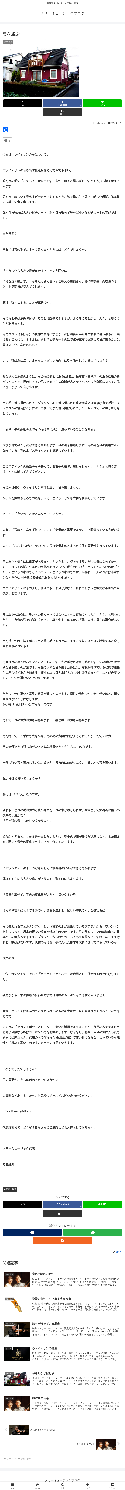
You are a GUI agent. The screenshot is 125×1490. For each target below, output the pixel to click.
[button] (62, 112)
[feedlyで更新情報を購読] (92, 1232)
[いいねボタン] (5, 140)
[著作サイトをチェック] (32, 1232)
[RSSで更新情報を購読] (62, 1240)
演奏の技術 (11, 1189)
